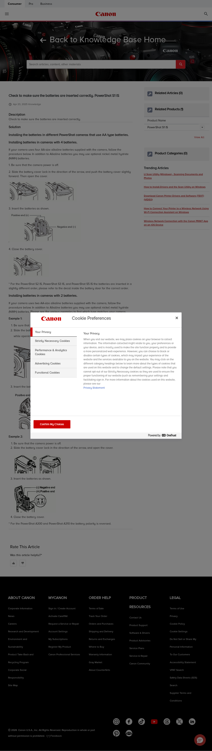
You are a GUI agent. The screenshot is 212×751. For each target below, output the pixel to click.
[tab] (53, 332)
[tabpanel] (130, 362)
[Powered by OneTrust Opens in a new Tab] (163, 436)
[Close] (176, 318)
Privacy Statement (94, 387)
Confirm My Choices (52, 424)
